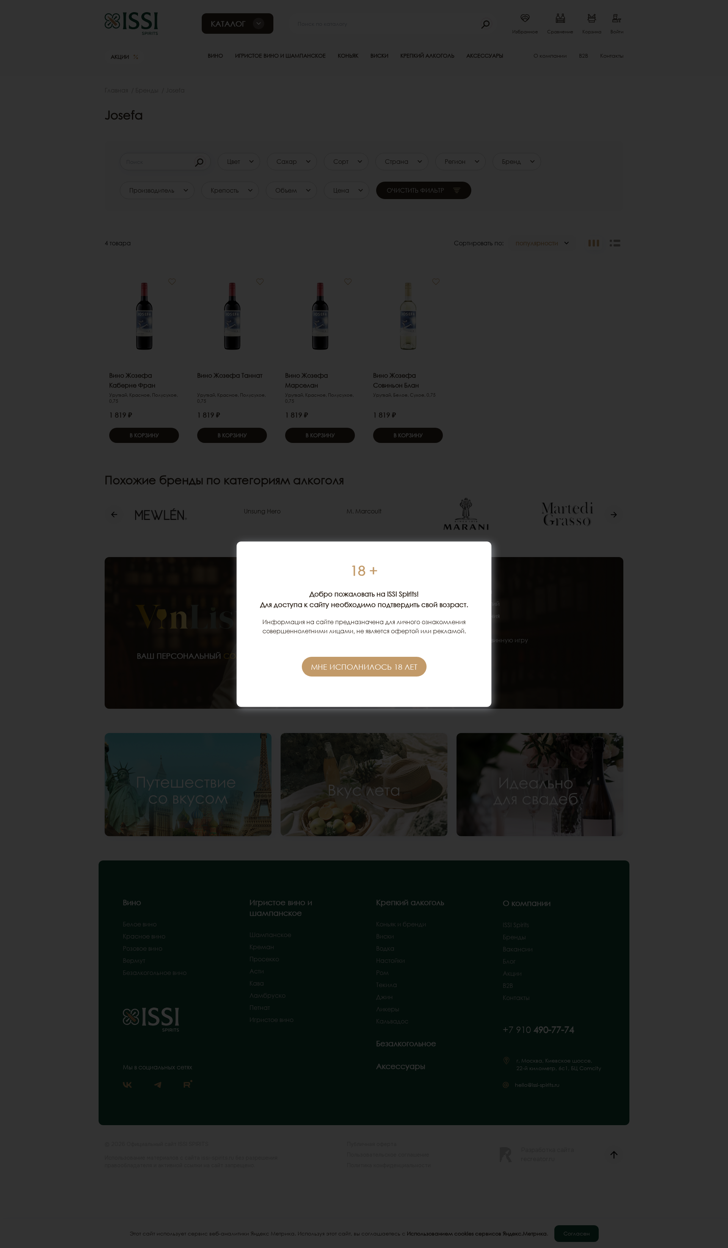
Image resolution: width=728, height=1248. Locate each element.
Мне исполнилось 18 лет (364, 666)
